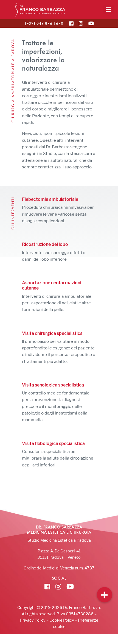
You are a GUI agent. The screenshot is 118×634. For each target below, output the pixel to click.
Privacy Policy (33, 620)
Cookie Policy (61, 620)
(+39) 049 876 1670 (44, 23)
